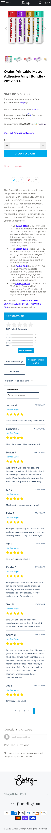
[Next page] (34, 711)
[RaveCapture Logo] (15, 316)
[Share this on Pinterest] (29, 180)
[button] (25, 125)
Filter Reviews (12, 389)
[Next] (45, 28)
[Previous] (6, 28)
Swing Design (19, 828)
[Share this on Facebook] (21, 180)
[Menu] (1, 3)
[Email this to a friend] (36, 180)
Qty (6, 140)
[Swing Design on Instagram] (23, 804)
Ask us (35, 109)
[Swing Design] (25, 3)
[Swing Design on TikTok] (33, 804)
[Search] (40, 3)
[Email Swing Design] (13, 804)
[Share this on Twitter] (14, 180)
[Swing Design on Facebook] (18, 804)
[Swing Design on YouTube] (38, 804)
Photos (14, 371)
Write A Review (25, 351)
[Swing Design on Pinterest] (28, 804)
